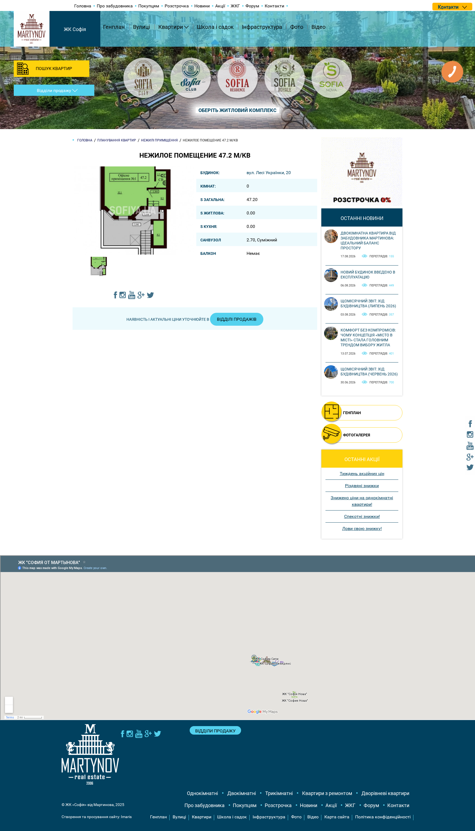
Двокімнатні (241, 793)
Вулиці (141, 27)
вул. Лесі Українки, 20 (269, 172)
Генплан (114, 27)
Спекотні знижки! (362, 516)
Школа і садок (215, 27)
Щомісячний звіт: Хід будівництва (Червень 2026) (369, 371)
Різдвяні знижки (362, 485)
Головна (82, 6)
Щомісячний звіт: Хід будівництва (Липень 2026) (368, 303)
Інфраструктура (262, 27)
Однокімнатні (202, 793)
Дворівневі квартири (385, 793)
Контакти (274, 6)
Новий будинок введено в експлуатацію (368, 274)
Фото (296, 27)
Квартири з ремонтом (327, 793)
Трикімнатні (279, 793)
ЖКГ (235, 6)
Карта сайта (336, 816)
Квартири (170, 27)
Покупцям (148, 6)
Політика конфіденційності (383, 816)
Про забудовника (115, 6)
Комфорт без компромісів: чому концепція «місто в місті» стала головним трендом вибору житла (368, 337)
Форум (252, 6)
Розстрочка (177, 6)
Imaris (126, 817)
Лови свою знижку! (362, 528)
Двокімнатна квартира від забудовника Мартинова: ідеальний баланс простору (368, 240)
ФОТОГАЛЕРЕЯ (356, 435)
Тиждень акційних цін (362, 473)
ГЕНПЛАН (352, 413)
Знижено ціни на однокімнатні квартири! (362, 501)
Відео (318, 27)
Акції (220, 6)
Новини (202, 6)
